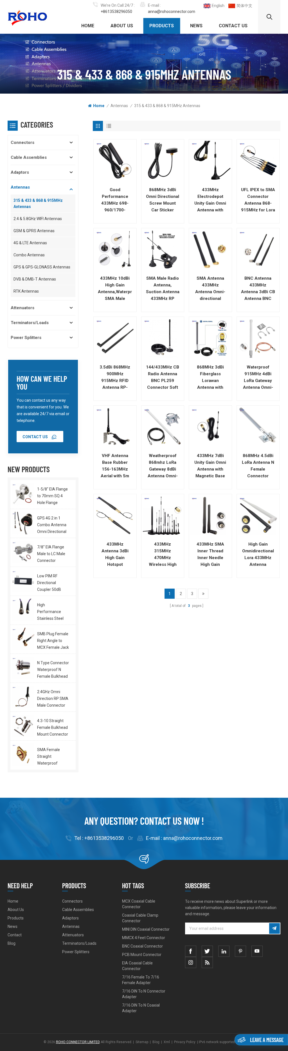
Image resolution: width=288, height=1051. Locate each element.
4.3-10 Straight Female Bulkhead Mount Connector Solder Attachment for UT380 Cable (52, 728)
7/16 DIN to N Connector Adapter (143, 994)
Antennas (119, 105)
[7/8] (23, 552)
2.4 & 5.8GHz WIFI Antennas (38, 218)
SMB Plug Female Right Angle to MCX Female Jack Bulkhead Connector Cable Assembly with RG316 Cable (53, 641)
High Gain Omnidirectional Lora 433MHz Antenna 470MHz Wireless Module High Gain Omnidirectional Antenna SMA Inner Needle (258, 555)
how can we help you (42, 382)
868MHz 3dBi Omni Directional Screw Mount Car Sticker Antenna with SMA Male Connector (162, 200)
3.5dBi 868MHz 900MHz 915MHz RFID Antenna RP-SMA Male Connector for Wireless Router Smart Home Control (115, 378)
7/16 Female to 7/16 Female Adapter (140, 980)
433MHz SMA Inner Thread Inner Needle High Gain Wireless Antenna (210, 555)
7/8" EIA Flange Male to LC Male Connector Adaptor (51, 554)
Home (87, 25)
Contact (15, 935)
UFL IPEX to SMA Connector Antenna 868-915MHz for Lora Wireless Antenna (258, 200)
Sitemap (142, 1042)
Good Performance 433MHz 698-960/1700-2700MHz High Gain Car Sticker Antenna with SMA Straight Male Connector (115, 200)
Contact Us (233, 25)
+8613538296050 (116, 11)
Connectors (22, 142)
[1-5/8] (23, 494)
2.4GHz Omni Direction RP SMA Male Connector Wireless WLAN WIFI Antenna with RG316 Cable (53, 699)
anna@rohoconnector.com (171, 11)
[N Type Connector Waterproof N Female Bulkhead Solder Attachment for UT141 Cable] (23, 668)
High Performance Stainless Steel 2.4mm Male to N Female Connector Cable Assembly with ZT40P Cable (52, 612)
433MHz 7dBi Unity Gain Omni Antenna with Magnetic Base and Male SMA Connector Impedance (210, 466)
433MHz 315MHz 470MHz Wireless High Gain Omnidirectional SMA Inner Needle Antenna (163, 555)
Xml (167, 1042)
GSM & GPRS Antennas (34, 231)
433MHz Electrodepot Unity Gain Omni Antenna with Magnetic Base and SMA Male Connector (210, 200)
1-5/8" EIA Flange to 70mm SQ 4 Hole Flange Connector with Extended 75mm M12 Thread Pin (52, 496)
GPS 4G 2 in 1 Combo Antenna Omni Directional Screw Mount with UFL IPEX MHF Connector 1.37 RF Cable (51, 525)
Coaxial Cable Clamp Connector (140, 918)
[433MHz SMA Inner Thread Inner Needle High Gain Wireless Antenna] (210, 515)
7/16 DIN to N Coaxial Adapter (141, 1008)
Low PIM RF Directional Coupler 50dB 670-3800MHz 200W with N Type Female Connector (53, 583)
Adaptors (20, 172)
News (196, 25)
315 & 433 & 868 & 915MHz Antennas (167, 105)
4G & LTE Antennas (30, 243)
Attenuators (22, 307)
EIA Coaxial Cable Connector (137, 966)
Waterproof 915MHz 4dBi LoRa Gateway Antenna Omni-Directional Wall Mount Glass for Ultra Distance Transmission (258, 378)
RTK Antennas (26, 291)
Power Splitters (26, 337)
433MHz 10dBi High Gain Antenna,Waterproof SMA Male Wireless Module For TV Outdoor (115, 289)
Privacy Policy (184, 1042)
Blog (11, 943)
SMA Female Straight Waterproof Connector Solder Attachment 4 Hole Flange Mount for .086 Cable (52, 757)
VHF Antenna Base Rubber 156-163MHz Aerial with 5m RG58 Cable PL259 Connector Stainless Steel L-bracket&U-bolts (115, 466)
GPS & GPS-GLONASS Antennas (42, 267)
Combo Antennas (29, 255)
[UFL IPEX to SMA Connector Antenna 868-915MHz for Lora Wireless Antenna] (258, 160)
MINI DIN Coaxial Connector (146, 929)
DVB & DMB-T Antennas (35, 279)
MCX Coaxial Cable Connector (138, 904)
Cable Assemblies (29, 157)
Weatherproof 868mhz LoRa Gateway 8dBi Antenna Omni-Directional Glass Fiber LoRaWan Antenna (162, 466)
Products (161, 25)
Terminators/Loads (30, 322)
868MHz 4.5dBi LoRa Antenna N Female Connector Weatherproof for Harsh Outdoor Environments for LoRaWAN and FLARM (258, 466)
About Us (122, 25)
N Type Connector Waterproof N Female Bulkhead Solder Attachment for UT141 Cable (53, 670)
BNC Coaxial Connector (142, 946)
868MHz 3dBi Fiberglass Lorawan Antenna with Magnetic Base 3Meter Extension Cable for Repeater (210, 378)
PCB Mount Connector (141, 954)
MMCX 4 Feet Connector (143, 937)
